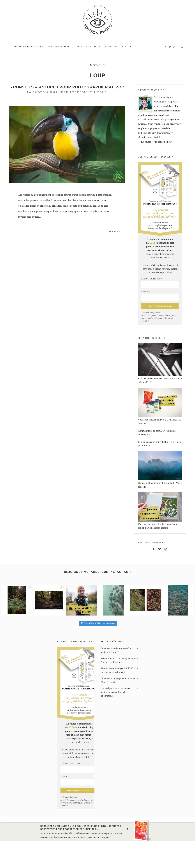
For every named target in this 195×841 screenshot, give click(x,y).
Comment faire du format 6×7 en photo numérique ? (116, 650)
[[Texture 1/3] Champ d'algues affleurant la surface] (178, 600)
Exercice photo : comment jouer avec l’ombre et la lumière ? (118, 660)
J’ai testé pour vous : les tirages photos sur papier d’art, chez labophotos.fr (115, 692)
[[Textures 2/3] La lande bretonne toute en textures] (145, 600)
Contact (126, 47)
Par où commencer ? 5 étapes (28, 47)
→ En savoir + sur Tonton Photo (155, 141)
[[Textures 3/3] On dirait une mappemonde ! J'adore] (113, 600)
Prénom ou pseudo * (151, 279)
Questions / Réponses (59, 47)
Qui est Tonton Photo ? (88, 47)
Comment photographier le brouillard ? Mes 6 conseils (118, 680)
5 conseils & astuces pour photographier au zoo (67, 87)
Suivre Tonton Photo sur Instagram (99, 623)
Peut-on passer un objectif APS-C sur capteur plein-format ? (117, 670)
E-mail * (145, 291)
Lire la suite (116, 231)
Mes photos (111, 47)
